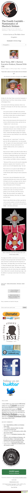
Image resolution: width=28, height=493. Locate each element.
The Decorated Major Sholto (17, 442)
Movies (9, 410)
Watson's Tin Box (11, 418)
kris (4, 424)
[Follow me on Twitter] (11, 396)
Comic (18, 405)
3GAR (7, 403)
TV (5, 416)
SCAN (24, 412)
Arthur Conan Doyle (15, 403)
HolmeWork (7, 409)
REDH (21, 412)
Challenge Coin (4, 405)
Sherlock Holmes (9, 414)
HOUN (10, 409)
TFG (23, 414)
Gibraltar (3, 409)
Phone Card (12, 412)
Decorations (6, 407)
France (23, 407)
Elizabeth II (11, 407)
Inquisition (13, 409)
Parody (8, 412)
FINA (20, 407)
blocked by (15, 472)
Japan (16, 409)
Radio (19, 412)
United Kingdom (14, 416)
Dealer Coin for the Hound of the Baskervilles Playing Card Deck (14, 296)
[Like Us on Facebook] (11, 376)
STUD (21, 414)
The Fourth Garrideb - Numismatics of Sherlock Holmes (13, 23)
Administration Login (14, 481)
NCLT (12, 410)
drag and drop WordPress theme (19, 477)
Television (19, 283)
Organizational (21, 410)
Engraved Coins (16, 407)
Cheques (9, 405)
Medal (19, 409)
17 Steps (3, 403)
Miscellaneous (5, 410)
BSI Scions (22, 403)
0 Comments (23, 68)
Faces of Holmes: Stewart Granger (14, 291)
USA (23, 416)
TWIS (7, 416)
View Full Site (14, 487)
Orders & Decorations (11, 283)
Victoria (3, 418)
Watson (6, 418)
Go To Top (14, 479)
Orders (16, 410)
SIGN (18, 414)
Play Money (16, 412)
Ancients (10, 403)
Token (3, 416)
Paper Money (4, 412)
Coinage (13, 405)
